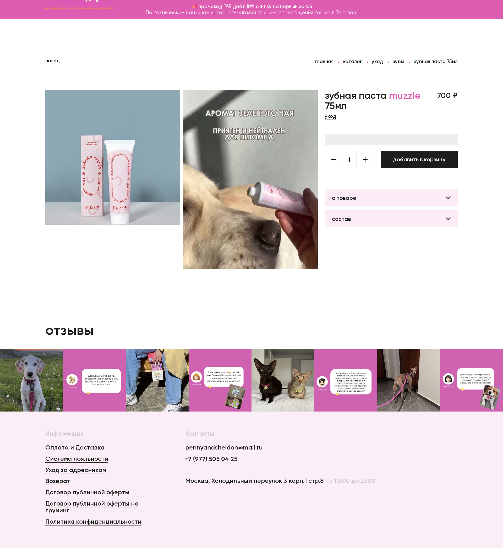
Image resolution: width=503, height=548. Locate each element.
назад (52, 61)
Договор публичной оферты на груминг (92, 507)
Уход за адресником (75, 470)
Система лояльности (76, 458)
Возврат (57, 481)
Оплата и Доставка (75, 447)
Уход (377, 61)
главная (324, 61)
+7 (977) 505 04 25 (211, 459)
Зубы (398, 61)
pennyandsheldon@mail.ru (224, 447)
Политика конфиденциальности (93, 521)
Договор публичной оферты (87, 492)
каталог (352, 61)
